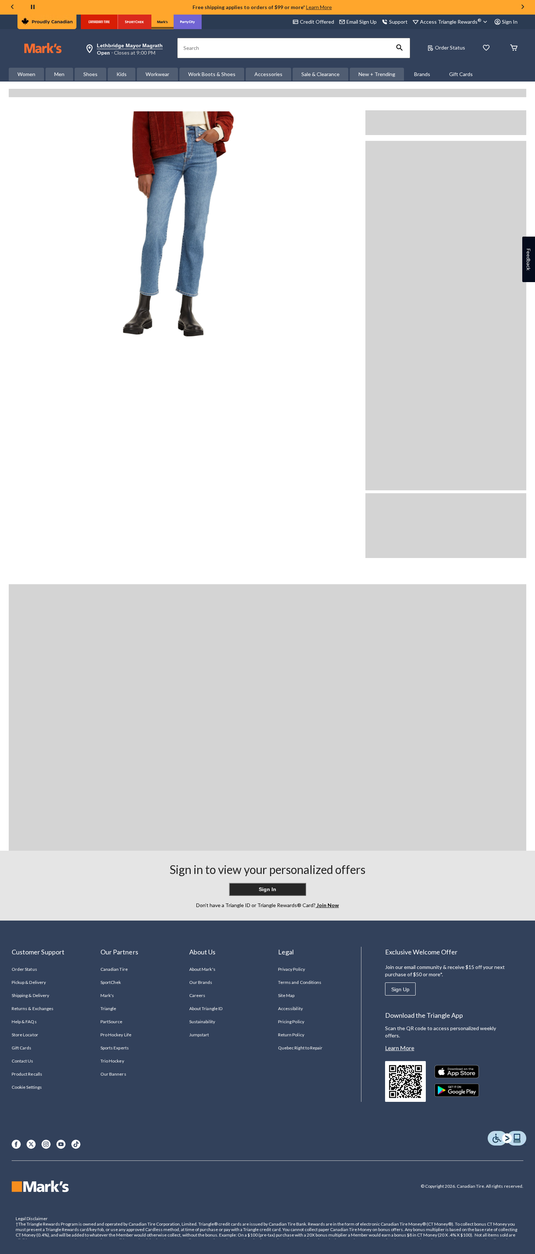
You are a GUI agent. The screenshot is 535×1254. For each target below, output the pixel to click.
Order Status (450, 47)
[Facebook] (16, 1144)
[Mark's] (162, 22)
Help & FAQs (24, 1021)
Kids (121, 74)
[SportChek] (134, 22)
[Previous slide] (12, 7)
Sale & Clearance (320, 74)
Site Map (286, 995)
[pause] (32, 7)
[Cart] (514, 48)
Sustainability (202, 1021)
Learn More (319, 7)
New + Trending (376, 74)
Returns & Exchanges (33, 1008)
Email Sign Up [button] (361, 22)
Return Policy (291, 1034)
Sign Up (400, 989)
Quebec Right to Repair (300, 1048)
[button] (399, 48)
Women (26, 74)
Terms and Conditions (299, 982)
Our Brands (200, 982)
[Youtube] (61, 1144)
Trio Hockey (112, 1061)
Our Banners (113, 1074)
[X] (31, 1144)
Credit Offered (317, 22)
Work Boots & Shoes (211, 74)
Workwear (157, 74)
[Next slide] (522, 7)
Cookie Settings (27, 1087)
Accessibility (290, 1008)
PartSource (111, 1021)
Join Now (327, 905)
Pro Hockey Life (115, 1034)
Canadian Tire (114, 969)
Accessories (268, 74)
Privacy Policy (291, 969)
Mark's (107, 995)
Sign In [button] (510, 22)
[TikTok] (75, 1144)
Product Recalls (27, 1074)
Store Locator (25, 1034)
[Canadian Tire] (99, 22)
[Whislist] (486, 48)
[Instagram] (46, 1144)
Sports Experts (114, 1048)
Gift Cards (461, 74)
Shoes (90, 74)
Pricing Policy (291, 1021)
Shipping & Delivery (30, 995)
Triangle (108, 1008)
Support (398, 22)
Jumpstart (199, 1034)
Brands (422, 74)
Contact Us (22, 1061)
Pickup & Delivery (29, 982)
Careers (197, 995)
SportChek (110, 982)
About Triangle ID (205, 1008)
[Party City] (188, 22)
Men (59, 74)
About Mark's (202, 969)
